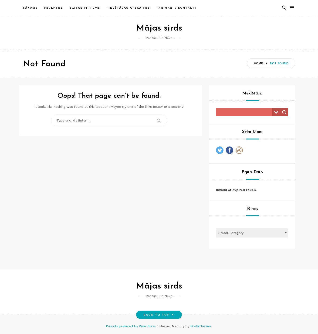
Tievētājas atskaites (128, 7)
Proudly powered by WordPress (131, 326)
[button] (284, 8)
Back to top (156, 315)
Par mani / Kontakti (176, 7)
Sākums (30, 7)
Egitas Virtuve (84, 7)
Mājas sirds (159, 28)
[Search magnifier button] (284, 112)
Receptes (53, 7)
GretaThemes (200, 326)
